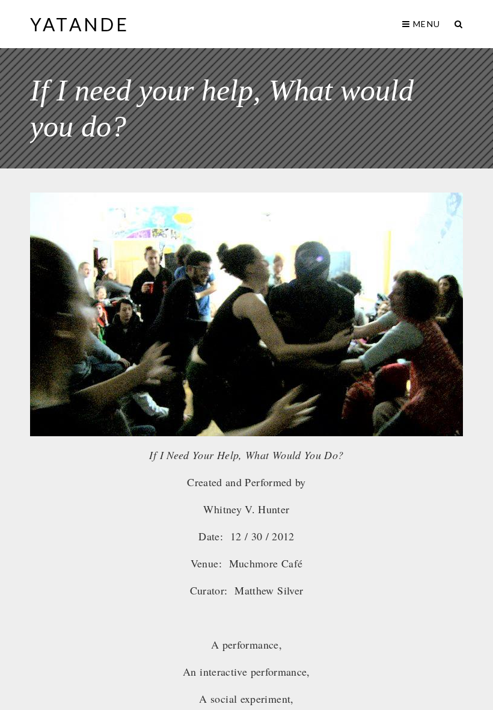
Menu (425, 24)
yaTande (79, 24)
